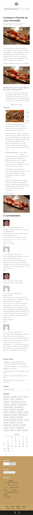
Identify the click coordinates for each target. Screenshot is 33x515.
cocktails (13, 404)
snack (6, 427)
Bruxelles (19, 399)
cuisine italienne (8, 407)
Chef (23, 402)
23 (12, 446)
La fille (5, 254)
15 (8, 443)
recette (12, 422)
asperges (13, 396)
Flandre (12, 412)
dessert (6, 409)
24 (15, 446)
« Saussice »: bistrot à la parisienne (13, 375)
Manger (8, 508)
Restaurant (7, 425)
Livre (6, 417)
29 (8, 448)
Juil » (9, 450)
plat (26, 420)
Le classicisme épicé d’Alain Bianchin (14, 371)
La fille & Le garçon (11, 23)
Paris (21, 420)
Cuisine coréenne (22, 404)
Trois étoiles (19, 427)
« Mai (5, 450)
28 (4, 448)
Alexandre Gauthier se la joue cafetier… (14, 380)
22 (8, 446)
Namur (6, 420)
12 (23, 441)
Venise (6, 430)
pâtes (6, 422)
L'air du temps (23, 414)
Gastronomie (7, 414)
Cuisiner (5, 24)
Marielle (5, 227)
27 (27, 446)
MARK (5, 293)
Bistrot (6, 399)
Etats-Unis (20, 409)
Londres (12, 417)
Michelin (20, 417)
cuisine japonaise (18, 407)
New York (14, 420)
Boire (13, 508)
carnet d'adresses (15, 402)
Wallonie (25, 430)
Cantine (6, 402)
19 (23, 443)
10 (15, 441)
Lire (24, 508)
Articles (6, 396)
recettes (19, 422)
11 (19, 441)
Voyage (12, 430)
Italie (15, 414)
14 (4, 443)
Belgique (18, 506)
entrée (13, 409)
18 (19, 443)
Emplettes (19, 508)
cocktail (6, 404)
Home (7, 506)
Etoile (6, 412)
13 (27, 441)
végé (19, 430)
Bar (20, 396)
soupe (12, 427)
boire (13, 399)
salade (23, 425)
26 (23, 446)
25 (19, 446)
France (19, 412)
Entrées (11, 24)
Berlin (26, 396)
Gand (26, 412)
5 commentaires (18, 24)
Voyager (12, 506)
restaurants (16, 425)
